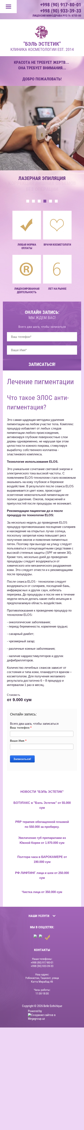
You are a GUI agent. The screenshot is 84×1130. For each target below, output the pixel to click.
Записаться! (42, 364)
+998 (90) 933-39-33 (60, 11)
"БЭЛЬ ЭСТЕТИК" (42, 44)
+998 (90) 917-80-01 (60, 5)
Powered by (35, 1011)
